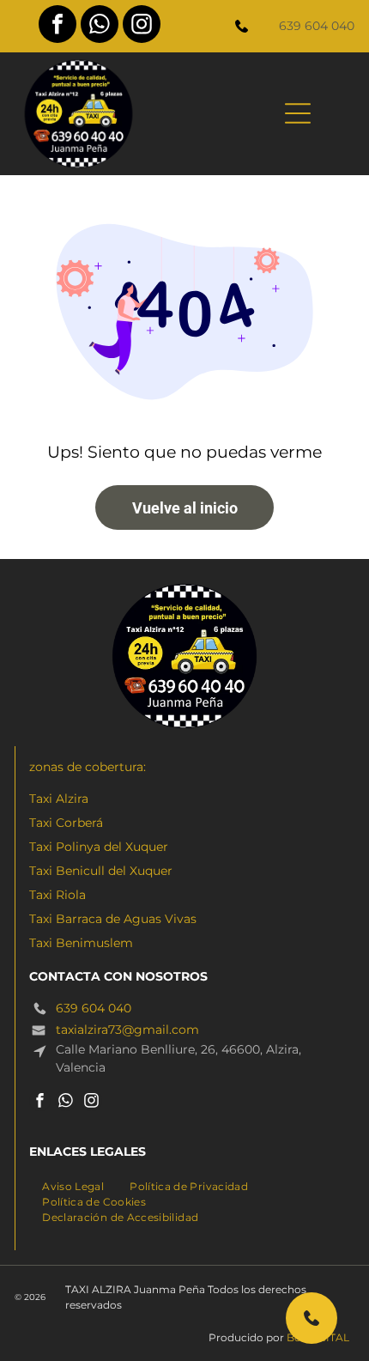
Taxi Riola (57, 894)
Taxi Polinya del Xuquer (98, 846)
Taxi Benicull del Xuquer (100, 870)
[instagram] (141, 26)
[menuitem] (73, 1185)
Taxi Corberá (66, 822)
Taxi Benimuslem (81, 943)
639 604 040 (316, 25)
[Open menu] (298, 113)
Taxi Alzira (58, 798)
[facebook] (57, 26)
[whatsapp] (99, 26)
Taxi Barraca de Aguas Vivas (113, 919)
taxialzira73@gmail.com (127, 1029)
